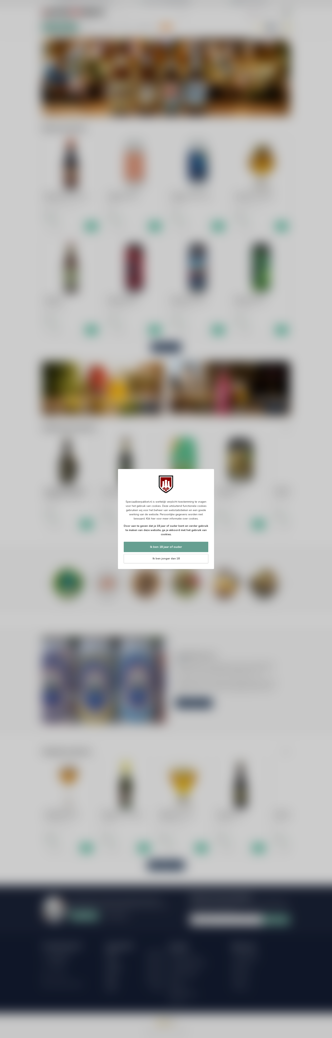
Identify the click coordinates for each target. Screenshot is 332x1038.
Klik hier (151, 518)
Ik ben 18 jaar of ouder (166, 547)
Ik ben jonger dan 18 (166, 558)
